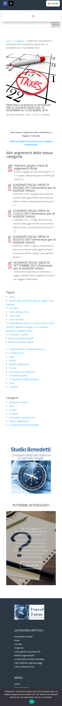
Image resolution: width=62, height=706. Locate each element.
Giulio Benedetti (16, 114)
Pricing (12, 360)
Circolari (13, 368)
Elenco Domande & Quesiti (21, 338)
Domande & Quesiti (18, 334)
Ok (31, 701)
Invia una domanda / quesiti (21, 342)
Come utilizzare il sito (19, 312)
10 (42, 580)
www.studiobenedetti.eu (33, 466)
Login (54, 3)
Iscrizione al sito (16, 353)
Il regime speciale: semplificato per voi (27, 349)
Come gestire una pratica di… (22, 371)
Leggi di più (31, 565)
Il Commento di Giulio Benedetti (24, 379)
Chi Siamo (13, 308)
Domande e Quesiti (18, 375)
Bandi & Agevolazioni (19, 364)
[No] (58, 696)
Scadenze (45, 114)
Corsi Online (14, 315)
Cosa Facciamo (16, 319)
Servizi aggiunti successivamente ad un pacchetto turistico (31, 531)
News (11, 383)
